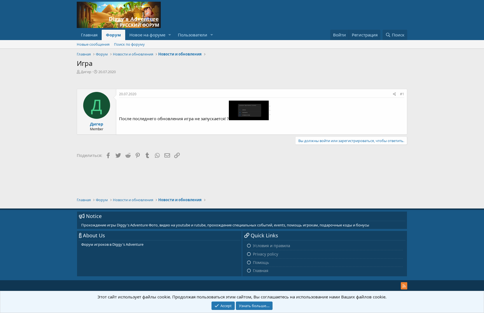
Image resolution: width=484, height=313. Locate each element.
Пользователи (192, 35)
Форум (113, 35)
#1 (402, 94)
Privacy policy (265, 254)
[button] (170, 35)
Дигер (86, 71)
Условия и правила (271, 245)
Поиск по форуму (129, 44)
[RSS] (404, 285)
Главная (89, 35)
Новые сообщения (93, 44)
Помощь (261, 262)
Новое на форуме (147, 35)
